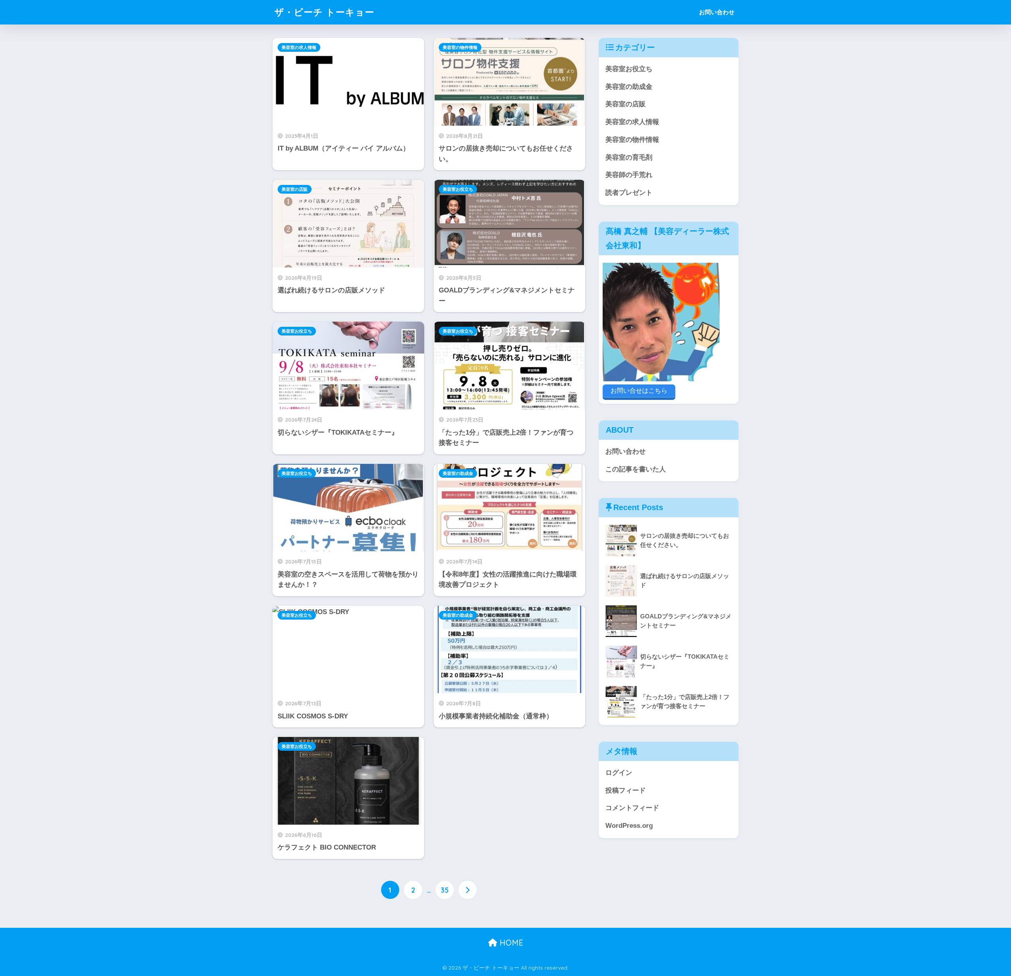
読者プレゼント (628, 192)
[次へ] (468, 890)
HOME (510, 943)
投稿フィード (625, 790)
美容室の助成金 (458, 473)
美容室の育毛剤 (628, 157)
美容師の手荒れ (628, 175)
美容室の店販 (295, 189)
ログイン (618, 772)
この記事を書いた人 (635, 469)
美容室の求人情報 (299, 47)
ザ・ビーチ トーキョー (324, 12)
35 (445, 890)
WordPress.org (629, 825)
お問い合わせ (717, 12)
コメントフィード (632, 808)
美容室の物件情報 (460, 47)
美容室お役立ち (458, 189)
